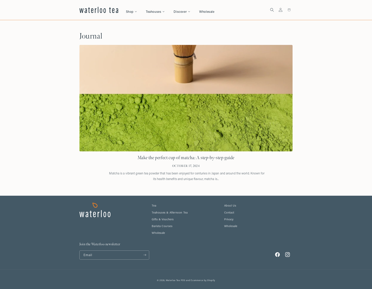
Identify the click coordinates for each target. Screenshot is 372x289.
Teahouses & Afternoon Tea (170, 212)
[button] (134, 10)
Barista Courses (162, 226)
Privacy (229, 219)
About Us (230, 205)
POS (183, 280)
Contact (229, 212)
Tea (154, 205)
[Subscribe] (144, 255)
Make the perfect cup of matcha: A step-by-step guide (186, 157)
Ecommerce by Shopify (203, 280)
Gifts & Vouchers (163, 219)
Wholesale (158, 233)
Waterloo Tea (173, 280)
